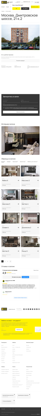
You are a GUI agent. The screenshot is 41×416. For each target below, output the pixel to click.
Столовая (3, 362)
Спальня (2, 351)
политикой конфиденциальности (32, 108)
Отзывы (27, 388)
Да (16, 8)
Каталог (3, 6)
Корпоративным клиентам (17, 384)
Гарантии (14, 377)
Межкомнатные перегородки (17, 354)
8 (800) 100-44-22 (26, 1)
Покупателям (29, 366)
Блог (27, 379)
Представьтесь (5, 100)
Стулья (13, 360)
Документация (28, 373)
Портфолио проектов (5, 369)
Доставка (14, 379)
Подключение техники (16, 380)
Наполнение (28, 351)
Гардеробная (3, 352)
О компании (28, 386)
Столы (13, 358)
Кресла (13, 356)
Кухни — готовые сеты (16, 347)
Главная (2, 11)
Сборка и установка (15, 375)
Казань (13, 408)
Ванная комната (4, 347)
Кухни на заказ (28, 375)
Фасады (27, 345)
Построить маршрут (20, 60)
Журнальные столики (16, 362)
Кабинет (2, 360)
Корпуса (27, 349)
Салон (4, 103)
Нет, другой (25, 8)
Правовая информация (4, 414)
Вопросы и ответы (29, 371)
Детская (2, 358)
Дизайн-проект (15, 369)
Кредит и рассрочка (15, 373)
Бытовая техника (4, 373)
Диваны (13, 351)
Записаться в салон (20, 112)
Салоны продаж (8, 11)
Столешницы (28, 347)
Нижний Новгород (17, 408)
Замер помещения (15, 371)
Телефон (22, 100)
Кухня (2, 345)
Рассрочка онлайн (15, 386)
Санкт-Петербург (8, 408)
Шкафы (13, 349)
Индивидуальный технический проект (33, 382)
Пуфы (13, 352)
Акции (7, 6)
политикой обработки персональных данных (20, 108)
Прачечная (3, 354)
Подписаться (19, 329)
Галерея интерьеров (5, 371)
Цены (27, 377)
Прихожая (3, 349)
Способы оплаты (15, 382)
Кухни (13, 345)
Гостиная (3, 356)
